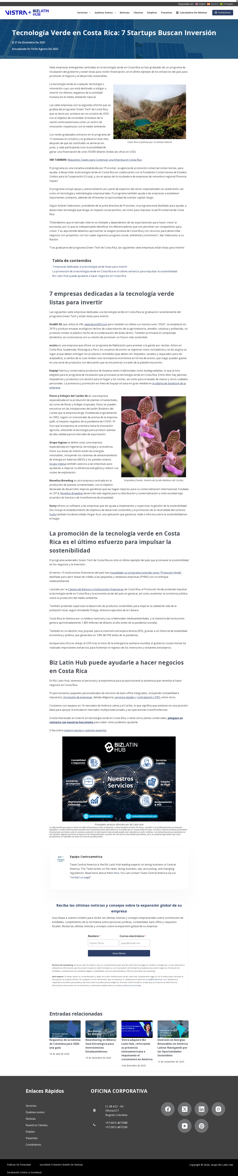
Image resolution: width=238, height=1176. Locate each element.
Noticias (125, 12)
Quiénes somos (104, 12)
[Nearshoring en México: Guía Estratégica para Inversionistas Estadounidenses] (101, 1029)
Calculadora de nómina (193, 12)
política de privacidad (131, 985)
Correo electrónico (133, 936)
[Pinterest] (201, 1126)
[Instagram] (218, 1109)
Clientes (138, 12)
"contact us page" (80, 877)
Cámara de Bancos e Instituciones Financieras (96, 589)
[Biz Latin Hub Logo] (27, 12)
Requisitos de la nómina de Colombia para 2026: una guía (64, 1043)
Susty (53, 514)
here (116, 873)
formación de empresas (77, 697)
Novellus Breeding (71, 493)
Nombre (94, 936)
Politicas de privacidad (19, 1164)
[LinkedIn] (201, 1109)
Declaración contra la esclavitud (24, 1172)
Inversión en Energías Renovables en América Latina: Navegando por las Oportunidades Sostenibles (173, 1047)
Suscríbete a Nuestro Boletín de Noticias (61, 1164)
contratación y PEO (148, 697)
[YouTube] (185, 1126)
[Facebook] (168, 1109)
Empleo (30, 1131)
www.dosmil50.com (96, 324)
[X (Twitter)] (185, 1109)
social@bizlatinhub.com (156, 979)
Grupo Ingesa (57, 464)
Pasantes (166, 12)
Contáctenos (224, 12)
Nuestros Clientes (37, 1125)
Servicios (82, 12)
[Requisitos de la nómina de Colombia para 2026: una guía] (65, 1029)
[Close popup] (237, 1)
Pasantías (32, 1138)
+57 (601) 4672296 (116, 1127)
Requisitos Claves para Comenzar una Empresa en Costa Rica (105, 160)
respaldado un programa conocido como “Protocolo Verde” (146, 572)
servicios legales (125, 697)
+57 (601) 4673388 (116, 1123)
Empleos (152, 12)
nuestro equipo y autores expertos (84, 730)
